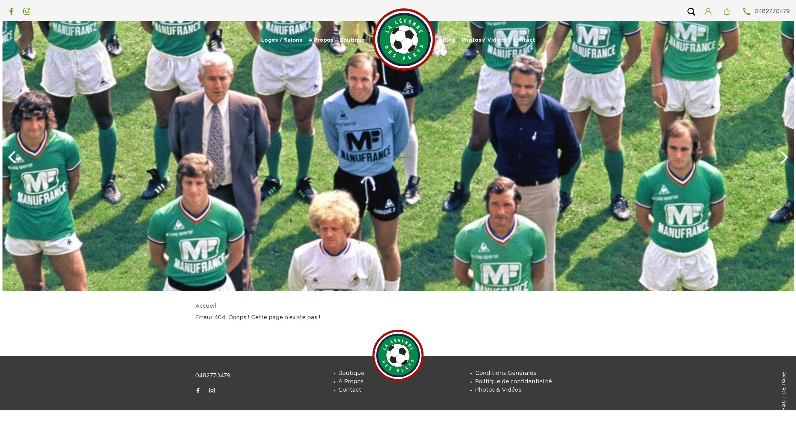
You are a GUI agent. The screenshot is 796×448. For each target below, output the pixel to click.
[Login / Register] (711, 11)
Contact (524, 40)
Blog (449, 40)
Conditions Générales (505, 373)
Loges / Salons (281, 40)
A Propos (320, 40)
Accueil (205, 306)
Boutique (352, 40)
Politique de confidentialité (513, 381)
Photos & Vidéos (498, 390)
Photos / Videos (484, 40)
